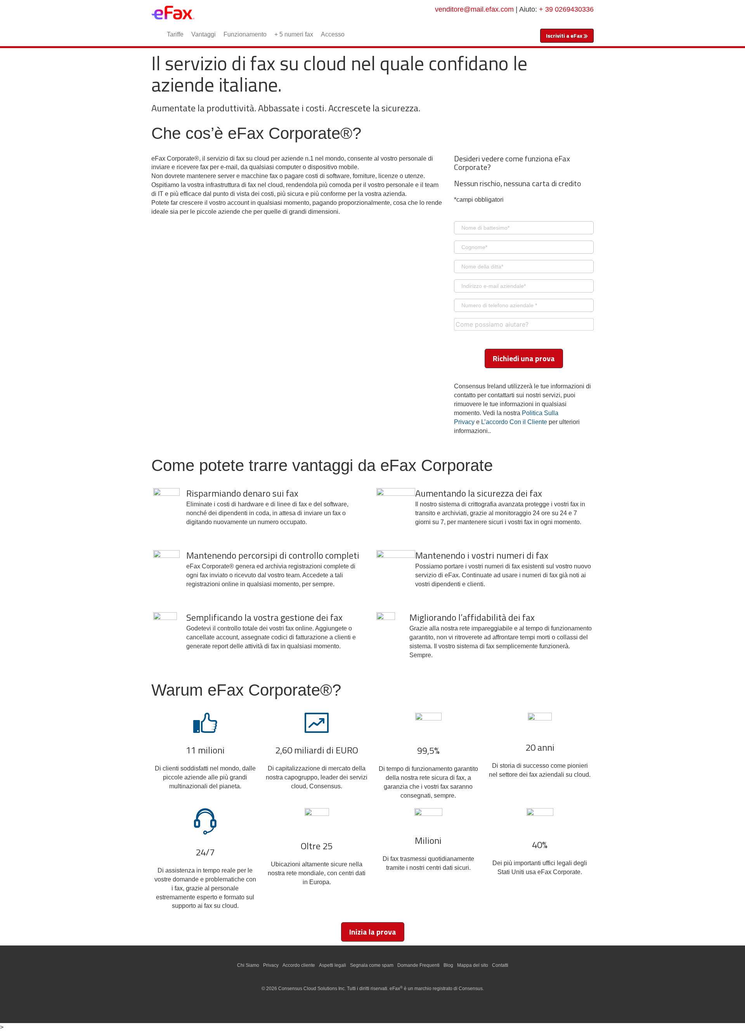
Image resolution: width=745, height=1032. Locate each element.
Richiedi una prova (524, 358)
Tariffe (175, 34)
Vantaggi (203, 34)
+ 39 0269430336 (566, 9)
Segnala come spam (371, 965)
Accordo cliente (298, 965)
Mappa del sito (472, 965)
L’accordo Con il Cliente (514, 422)
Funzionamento (245, 34)
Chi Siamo (248, 965)
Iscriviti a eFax (565, 35)
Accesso (333, 34)
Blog (448, 965)
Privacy (271, 965)
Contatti (500, 965)
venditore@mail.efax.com (474, 9)
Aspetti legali (332, 965)
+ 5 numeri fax (293, 34)
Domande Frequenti (418, 965)
